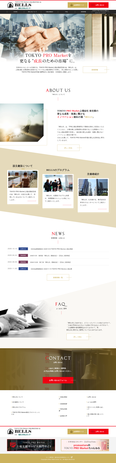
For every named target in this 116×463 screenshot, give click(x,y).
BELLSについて (17, 397)
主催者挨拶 (63, 404)
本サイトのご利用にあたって (95, 408)
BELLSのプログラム (19, 407)
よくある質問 (92, 402)
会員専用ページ (79, 5)
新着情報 (95, 70)
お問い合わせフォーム (58, 380)
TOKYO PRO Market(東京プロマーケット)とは (25, 413)
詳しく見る (68, 148)
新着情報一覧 (58, 277)
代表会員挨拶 (63, 410)
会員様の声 (63, 416)
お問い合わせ (100, 5)
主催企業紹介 (63, 398)
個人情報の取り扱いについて (95, 415)
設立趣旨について (18, 402)
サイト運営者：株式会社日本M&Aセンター (58, 457)
